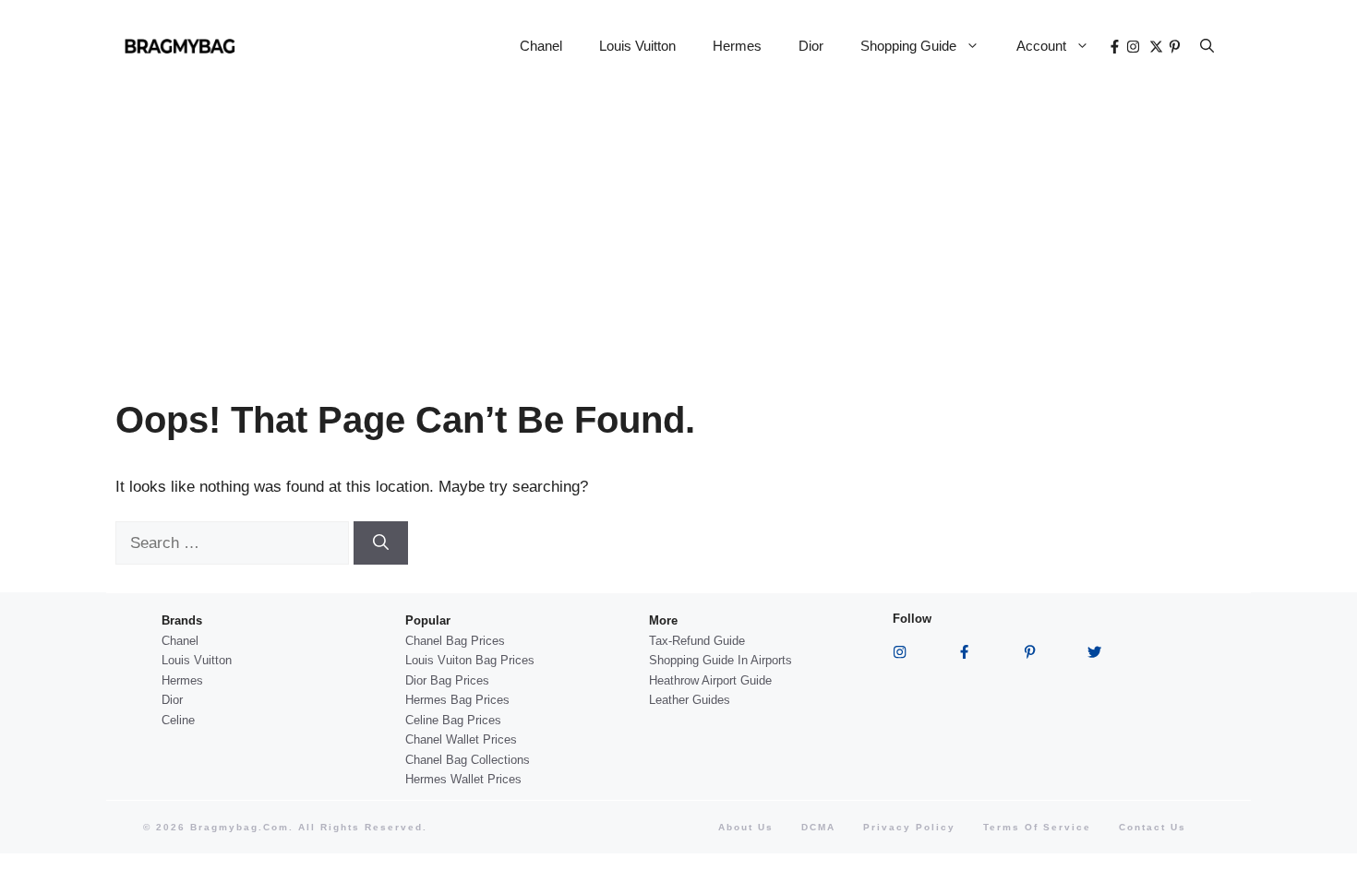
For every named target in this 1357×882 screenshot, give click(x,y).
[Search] (381, 543)
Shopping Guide (908, 46)
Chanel (541, 46)
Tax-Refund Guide (697, 641)
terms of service (1037, 827)
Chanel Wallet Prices (461, 739)
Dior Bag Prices (447, 680)
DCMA (818, 827)
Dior (811, 46)
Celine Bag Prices (453, 720)
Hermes (737, 46)
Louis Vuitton (637, 46)
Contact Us (1152, 827)
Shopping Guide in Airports (720, 660)
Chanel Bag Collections (467, 760)
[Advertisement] (678, 230)
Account (1041, 46)
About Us (746, 827)
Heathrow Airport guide (710, 680)
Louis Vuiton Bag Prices (469, 660)
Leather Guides (689, 700)
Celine (178, 720)
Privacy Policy (909, 827)
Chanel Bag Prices (455, 641)
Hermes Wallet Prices (463, 779)
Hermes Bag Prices (457, 700)
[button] (1207, 46)
